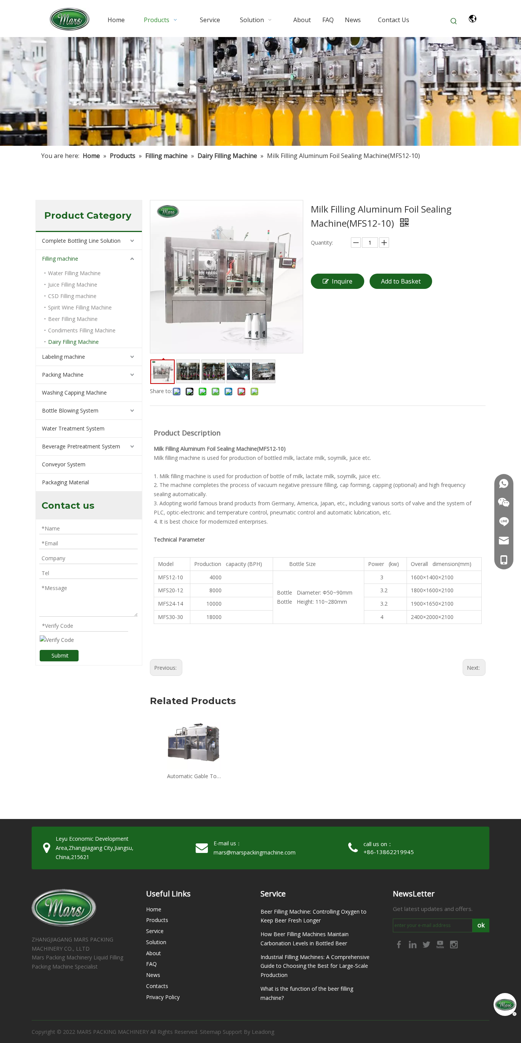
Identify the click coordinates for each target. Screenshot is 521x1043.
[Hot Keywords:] (454, 21)
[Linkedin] (413, 944)
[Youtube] (441, 944)
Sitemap (210, 1031)
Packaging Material (65, 482)
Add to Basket (401, 281)
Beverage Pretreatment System (81, 446)
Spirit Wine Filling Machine (80, 307)
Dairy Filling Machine (73, 341)
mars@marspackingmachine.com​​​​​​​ (255, 852)
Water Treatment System (73, 428)
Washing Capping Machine (74, 392)
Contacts (157, 986)
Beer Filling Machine (73, 318)
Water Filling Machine (74, 273)
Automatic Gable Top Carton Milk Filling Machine (194, 776)
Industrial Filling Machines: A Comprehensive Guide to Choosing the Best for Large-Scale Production (315, 966)
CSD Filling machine (72, 296)
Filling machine (60, 258)
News (153, 975)
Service (155, 931)
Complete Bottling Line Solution (81, 240)
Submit (60, 655)
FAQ (151, 963)
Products (157, 920)
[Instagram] (454, 944)
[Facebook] (400, 944)
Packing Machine (63, 374)
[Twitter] (427, 944)
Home (153, 909)
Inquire (342, 281)
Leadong (263, 1031)
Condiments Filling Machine (82, 330)
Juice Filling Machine (72, 284)
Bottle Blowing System (70, 410)
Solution (156, 942)
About (153, 953)
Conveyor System (63, 464)
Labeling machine (63, 356)
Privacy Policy (163, 997)
